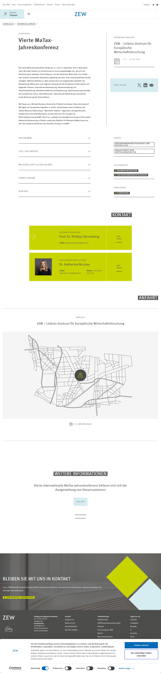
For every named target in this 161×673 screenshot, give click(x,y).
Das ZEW (6, 5)
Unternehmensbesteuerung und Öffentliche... (132, 145)
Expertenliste (103, 620)
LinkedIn (133, 620)
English (147, 5)
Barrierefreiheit (71, 627)
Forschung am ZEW (105, 630)
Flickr (132, 637)
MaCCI (100, 633)
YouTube (133, 633)
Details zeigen (125, 668)
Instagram (134, 623)
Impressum (69, 620)
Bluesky (133, 627)
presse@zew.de (39, 626)
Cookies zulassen (141, 645)
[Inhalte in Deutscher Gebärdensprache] (153, 4)
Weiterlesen (80, 515)
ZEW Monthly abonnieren (20, 597)
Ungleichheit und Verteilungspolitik (125, 151)
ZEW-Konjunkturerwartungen (109, 623)
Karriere (50, 5)
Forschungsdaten (25, 5)
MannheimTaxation (127, 171)
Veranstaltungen (68, 5)
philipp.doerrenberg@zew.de (74, 243)
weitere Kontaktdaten (41, 631)
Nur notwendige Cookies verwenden (141, 654)
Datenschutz (70, 623)
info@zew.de (38, 621)
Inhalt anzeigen (80, 361)
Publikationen (39, 5)
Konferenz (123, 193)
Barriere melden (71, 630)
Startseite (8, 24)
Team (14, 5)
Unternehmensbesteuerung (132, 175)
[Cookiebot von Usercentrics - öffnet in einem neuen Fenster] (15, 668)
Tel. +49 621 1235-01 (40, 619)
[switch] (68, 668)
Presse (57, 5)
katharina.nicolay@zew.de (70, 272)
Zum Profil (119, 238)
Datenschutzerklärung (92, 350)
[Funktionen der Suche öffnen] (29, 14)
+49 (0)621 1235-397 (94, 272)
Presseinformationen (41, 628)
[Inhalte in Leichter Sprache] (157, 4)
